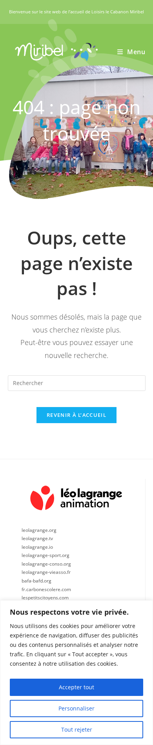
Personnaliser (76, 708)
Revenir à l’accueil (76, 414)
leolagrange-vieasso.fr (46, 572)
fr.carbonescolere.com (46, 589)
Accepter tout (76, 687)
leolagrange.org (39, 530)
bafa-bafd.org (36, 580)
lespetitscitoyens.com (45, 597)
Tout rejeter (76, 729)
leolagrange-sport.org (45, 555)
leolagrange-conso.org (46, 564)
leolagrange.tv (37, 538)
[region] (76, 672)
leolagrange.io (37, 547)
